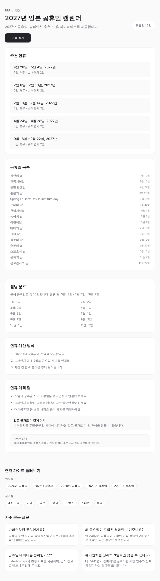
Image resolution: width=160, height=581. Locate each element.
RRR (8, 10)
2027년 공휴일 (44, 485)
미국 (29, 503)
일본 (18, 10)
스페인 (85, 503)
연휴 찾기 (18, 38)
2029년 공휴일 (97, 485)
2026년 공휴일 (17, 485)
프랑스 (69, 503)
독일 (100, 503)
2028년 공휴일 (70, 485)
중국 (55, 503)
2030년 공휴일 (124, 485)
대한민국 (13, 503)
